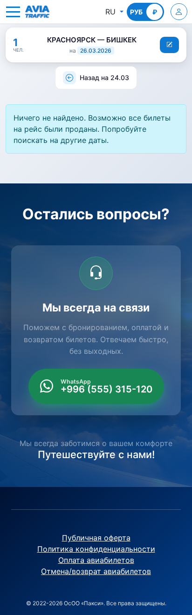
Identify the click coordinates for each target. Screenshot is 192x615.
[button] (13, 11)
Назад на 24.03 (104, 77)
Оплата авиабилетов (96, 560)
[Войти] (179, 11)
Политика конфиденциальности (96, 549)
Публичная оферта (96, 537)
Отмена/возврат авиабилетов (96, 571)
